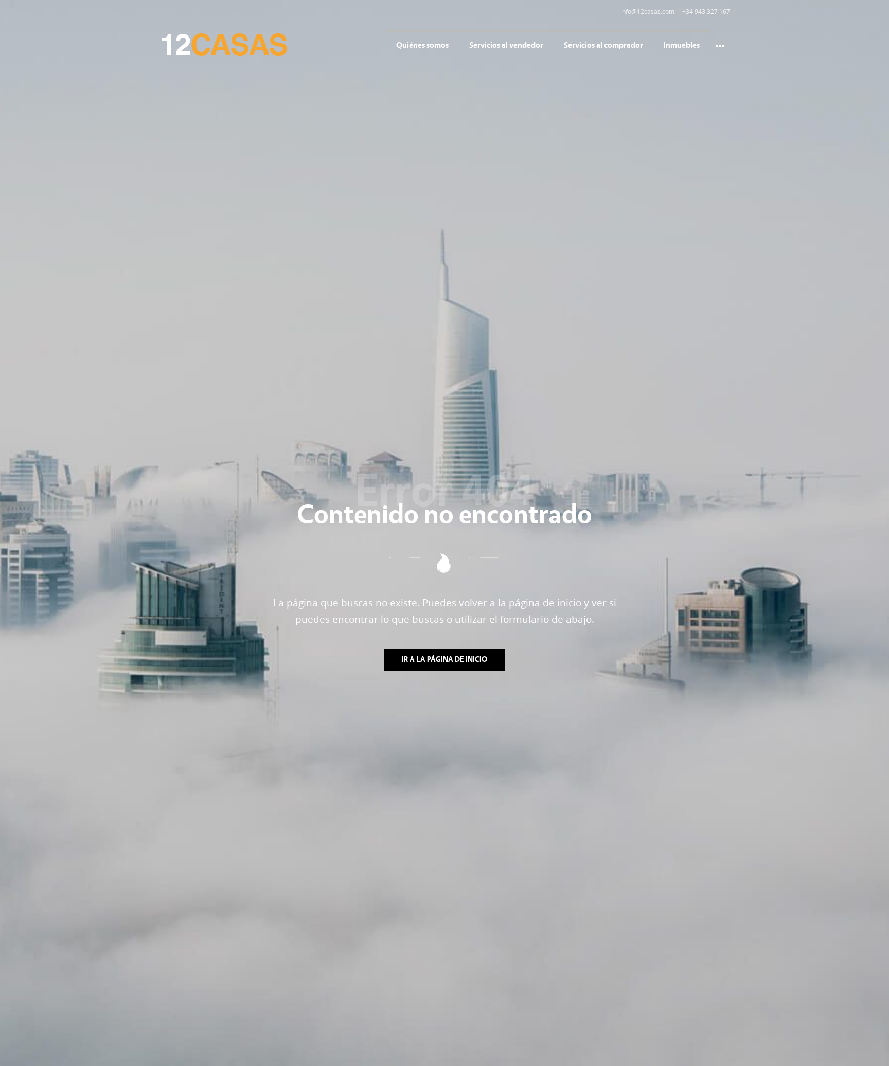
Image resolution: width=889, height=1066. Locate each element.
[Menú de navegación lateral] (720, 44)
